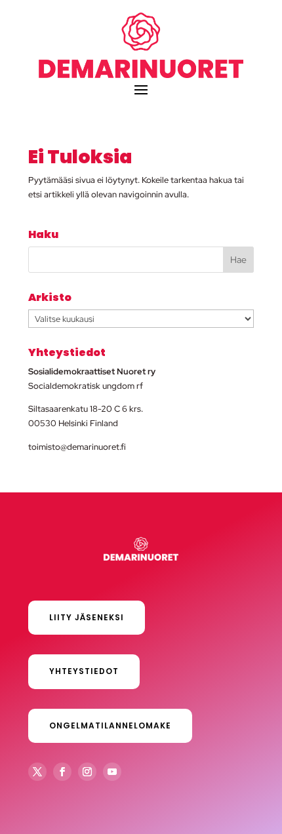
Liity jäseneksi (86, 617)
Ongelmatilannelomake (110, 725)
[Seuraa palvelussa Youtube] (112, 772)
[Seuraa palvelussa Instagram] (87, 772)
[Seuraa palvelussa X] (37, 772)
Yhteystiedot (84, 671)
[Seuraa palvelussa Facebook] (62, 772)
